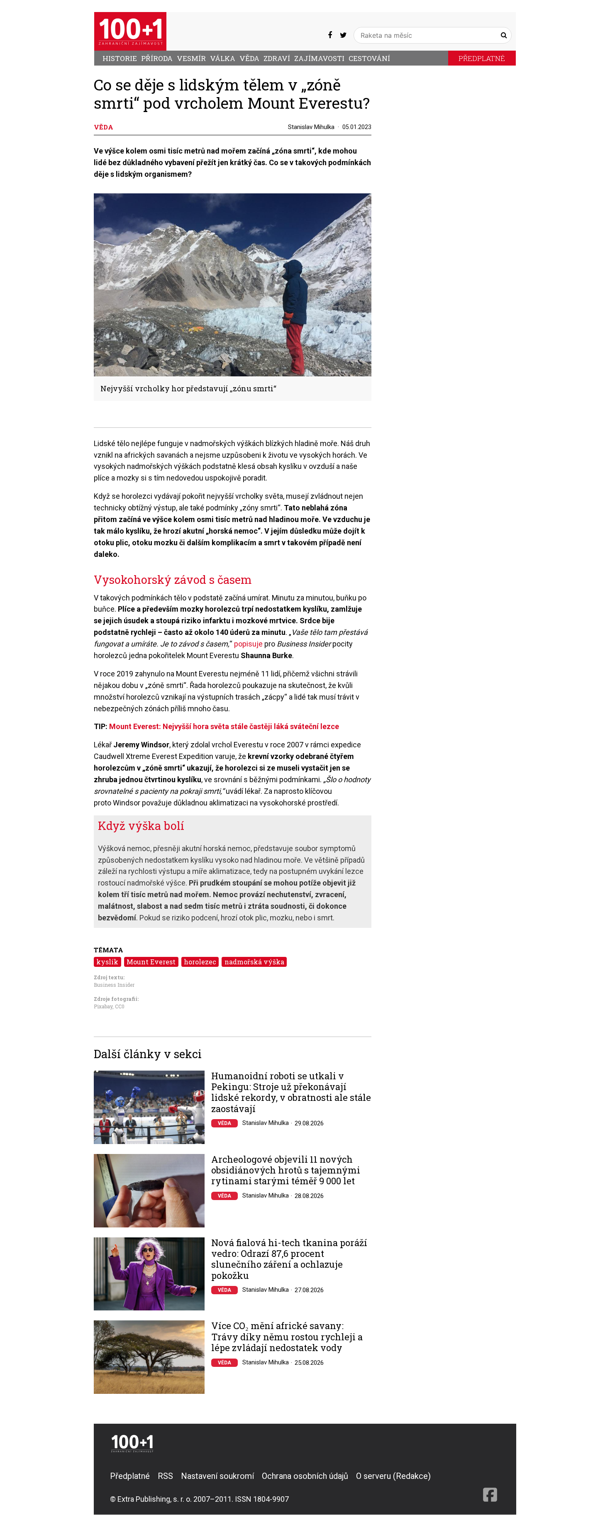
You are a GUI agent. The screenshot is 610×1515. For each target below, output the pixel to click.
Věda (249, 58)
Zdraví (277, 58)
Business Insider (114, 984)
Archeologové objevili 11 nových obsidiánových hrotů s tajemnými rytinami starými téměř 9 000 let (285, 1170)
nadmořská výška (254, 961)
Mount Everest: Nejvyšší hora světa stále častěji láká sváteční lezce (224, 726)
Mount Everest (151, 961)
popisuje (248, 643)
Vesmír (191, 58)
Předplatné (482, 58)
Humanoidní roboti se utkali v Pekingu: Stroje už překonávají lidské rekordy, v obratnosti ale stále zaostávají (291, 1093)
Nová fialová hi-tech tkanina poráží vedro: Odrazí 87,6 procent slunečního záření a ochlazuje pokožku (289, 1259)
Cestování (369, 58)
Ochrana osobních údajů (305, 1476)
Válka (222, 58)
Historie (119, 58)
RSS (165, 1476)
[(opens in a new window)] (330, 35)
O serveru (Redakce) (393, 1476)
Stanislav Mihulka (311, 127)
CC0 (119, 1006)
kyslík (107, 961)
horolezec (200, 961)
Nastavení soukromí (217, 1476)
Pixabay (103, 1006)
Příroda (157, 58)
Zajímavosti (319, 58)
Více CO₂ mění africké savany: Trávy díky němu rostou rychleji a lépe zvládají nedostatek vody (287, 1336)
